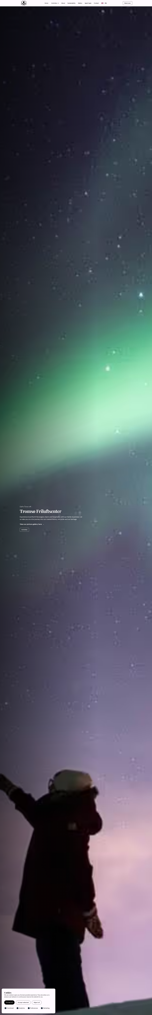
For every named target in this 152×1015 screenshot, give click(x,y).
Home (46, 3)
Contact (96, 3)
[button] (54, 3)
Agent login (88, 3)
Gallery (80, 3)
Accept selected (23, 1002)
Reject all (37, 1002)
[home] (24, 3)
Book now (128, 3)
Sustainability (71, 3)
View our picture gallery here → (32, 524)
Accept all (9, 1002)
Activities (24, 530)
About (63, 3)
